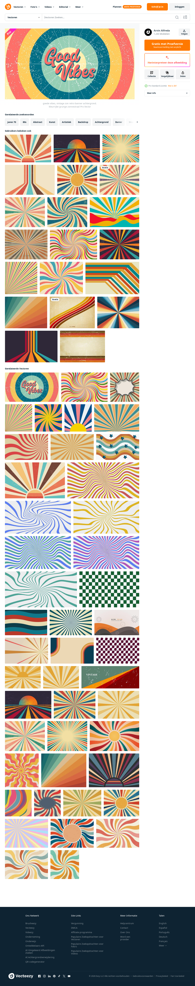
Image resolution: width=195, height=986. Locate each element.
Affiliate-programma (81, 932)
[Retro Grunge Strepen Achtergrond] (72, 312)
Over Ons (125, 932)
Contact (124, 927)
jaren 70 (11, 121)
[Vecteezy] (8, 7)
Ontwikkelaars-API (34, 945)
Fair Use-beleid (177, 976)
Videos (48, 6)
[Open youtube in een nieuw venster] (69, 976)
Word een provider (125, 938)
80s (24, 121)
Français (163, 941)
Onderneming (32, 936)
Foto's (34, 6)
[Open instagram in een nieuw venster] (44, 976)
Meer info (151, 93)
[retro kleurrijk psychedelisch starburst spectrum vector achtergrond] (118, 312)
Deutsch (163, 936)
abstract (37, 121)
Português (164, 932)
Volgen (184, 34)
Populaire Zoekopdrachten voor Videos (87, 952)
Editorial (63, 6)
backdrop (83, 121)
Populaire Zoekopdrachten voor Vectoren (87, 938)
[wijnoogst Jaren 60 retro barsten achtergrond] (82, 803)
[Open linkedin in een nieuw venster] (49, 976)
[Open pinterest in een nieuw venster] (54, 976)
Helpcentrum (127, 923)
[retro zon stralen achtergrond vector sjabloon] (118, 704)
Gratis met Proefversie (167, 45)
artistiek (66, 121)
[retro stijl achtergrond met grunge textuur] (119, 180)
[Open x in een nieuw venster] (64, 976)
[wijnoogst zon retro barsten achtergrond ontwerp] (120, 148)
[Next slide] (135, 122)
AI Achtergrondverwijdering (39, 957)
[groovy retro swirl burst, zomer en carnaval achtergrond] (73, 244)
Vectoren (18, 6)
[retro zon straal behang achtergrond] (124, 387)
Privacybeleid (162, 976)
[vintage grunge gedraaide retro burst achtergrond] (67, 212)
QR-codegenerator (35, 961)
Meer (78, 6)
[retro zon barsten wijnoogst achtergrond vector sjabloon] (74, 704)
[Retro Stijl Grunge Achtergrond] (82, 346)
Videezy (29, 932)
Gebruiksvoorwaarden (143, 976)
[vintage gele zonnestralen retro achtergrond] (61, 677)
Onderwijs (30, 941)
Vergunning (77, 923)
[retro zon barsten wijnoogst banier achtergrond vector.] (77, 180)
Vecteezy (29, 927)
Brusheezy (30, 923)
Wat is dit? (172, 85)
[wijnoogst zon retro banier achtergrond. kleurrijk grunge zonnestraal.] (21, 278)
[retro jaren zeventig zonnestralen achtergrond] (26, 312)
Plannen (117, 6)
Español (163, 927)
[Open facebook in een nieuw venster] (39, 976)
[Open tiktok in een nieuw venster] (59, 976)
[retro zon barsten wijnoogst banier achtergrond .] (116, 417)
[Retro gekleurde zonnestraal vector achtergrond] (26, 244)
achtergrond (102, 121)
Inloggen (179, 6)
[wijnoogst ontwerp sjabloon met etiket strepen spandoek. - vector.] (47, 803)
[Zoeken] (177, 17)
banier (118, 121)
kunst (52, 121)
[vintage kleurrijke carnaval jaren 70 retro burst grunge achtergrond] (25, 212)
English (163, 923)
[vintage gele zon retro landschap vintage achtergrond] (23, 677)
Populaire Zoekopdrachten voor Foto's (87, 945)
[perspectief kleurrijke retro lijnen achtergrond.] (31, 346)
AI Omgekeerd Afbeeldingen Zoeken (40, 951)
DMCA (74, 927)
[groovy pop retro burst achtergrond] (61, 278)
